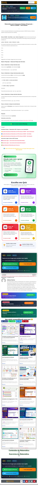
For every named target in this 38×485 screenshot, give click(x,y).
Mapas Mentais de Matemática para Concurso (11, 145)
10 (23, 447)
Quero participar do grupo (11, 174)
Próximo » (26, 447)
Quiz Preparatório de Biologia (8, 357)
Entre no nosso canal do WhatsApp (19, 123)
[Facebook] (24, 481)
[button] (17, 2)
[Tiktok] (29, 481)
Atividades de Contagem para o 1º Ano (9, 398)
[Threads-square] (32, 481)
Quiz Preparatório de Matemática (26, 419)
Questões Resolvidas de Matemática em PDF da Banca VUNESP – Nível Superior (17, 136)
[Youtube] (26, 481)
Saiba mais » (4, 342)
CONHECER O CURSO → (28, 312)
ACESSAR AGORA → (31, 294)
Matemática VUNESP (27, 120)
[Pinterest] (34, 481)
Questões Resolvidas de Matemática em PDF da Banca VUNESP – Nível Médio (16, 133)
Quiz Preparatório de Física (25, 336)
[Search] (35, 2)
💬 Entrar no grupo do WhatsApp (10, 263)
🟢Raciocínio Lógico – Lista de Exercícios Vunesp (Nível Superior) (13, 142)
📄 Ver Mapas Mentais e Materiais (10, 267)
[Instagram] (21, 481)
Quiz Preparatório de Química (26, 398)
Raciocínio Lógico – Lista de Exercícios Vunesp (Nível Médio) (13, 140)
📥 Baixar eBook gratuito (27, 263)
